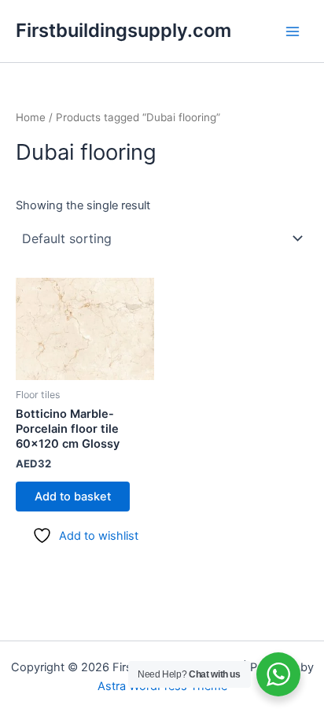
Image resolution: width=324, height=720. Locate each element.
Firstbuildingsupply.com (123, 30)
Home (31, 117)
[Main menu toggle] (292, 30)
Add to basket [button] (73, 496)
